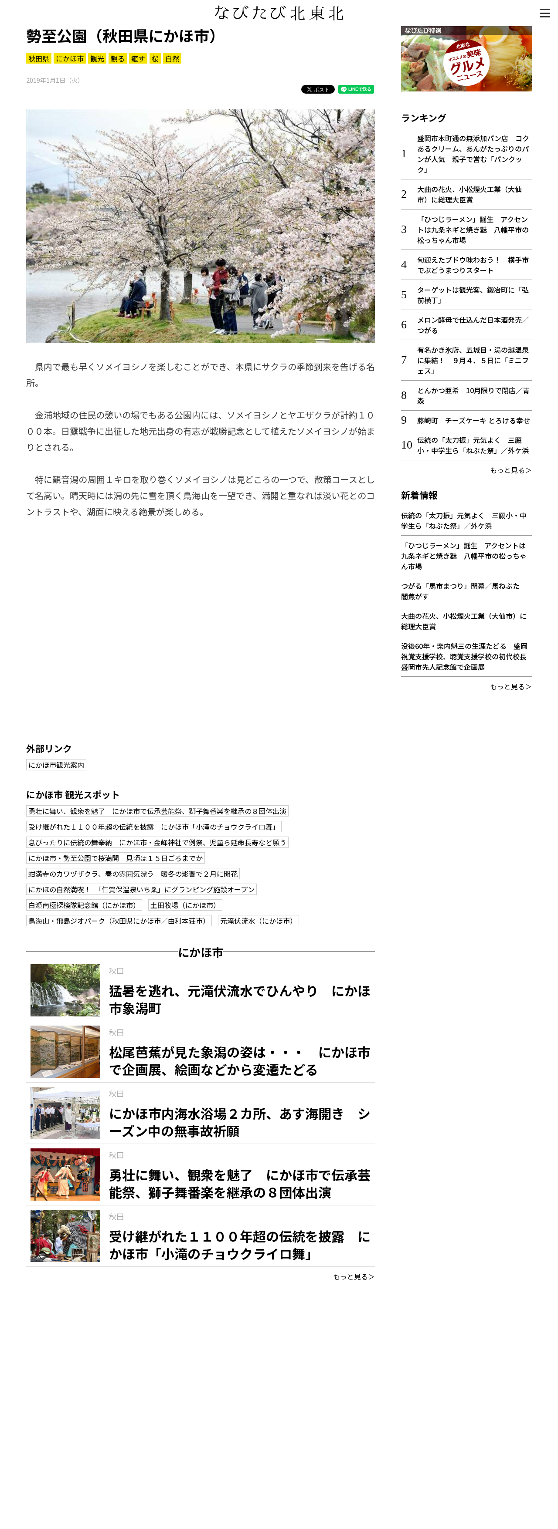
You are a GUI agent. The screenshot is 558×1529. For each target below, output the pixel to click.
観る (118, 58)
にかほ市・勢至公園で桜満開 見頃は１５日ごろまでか (115, 858)
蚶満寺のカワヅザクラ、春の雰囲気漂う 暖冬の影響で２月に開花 (133, 873)
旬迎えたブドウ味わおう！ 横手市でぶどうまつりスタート (473, 264)
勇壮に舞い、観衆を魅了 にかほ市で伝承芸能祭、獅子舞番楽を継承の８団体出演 (157, 811)
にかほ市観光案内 (56, 764)
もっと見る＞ (354, 1276)
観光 (97, 58)
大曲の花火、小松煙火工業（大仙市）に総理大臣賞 (469, 194)
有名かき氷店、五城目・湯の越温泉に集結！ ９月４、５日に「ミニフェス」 (473, 360)
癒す (138, 58)
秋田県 (38, 58)
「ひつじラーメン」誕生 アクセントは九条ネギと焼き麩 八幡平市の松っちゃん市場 (473, 229)
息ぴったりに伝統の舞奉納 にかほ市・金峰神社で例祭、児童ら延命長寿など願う (157, 842)
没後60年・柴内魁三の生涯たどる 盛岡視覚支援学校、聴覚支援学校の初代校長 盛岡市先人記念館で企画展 (467, 656)
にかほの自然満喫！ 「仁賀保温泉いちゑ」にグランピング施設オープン (141, 889)
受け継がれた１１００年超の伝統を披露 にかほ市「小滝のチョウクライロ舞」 (153, 826)
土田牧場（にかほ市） (185, 905)
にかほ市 (70, 58)
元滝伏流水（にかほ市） (258, 920)
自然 (172, 58)
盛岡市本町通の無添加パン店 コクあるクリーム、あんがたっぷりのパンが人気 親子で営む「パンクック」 (473, 154)
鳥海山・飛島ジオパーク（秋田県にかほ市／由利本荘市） (119, 920)
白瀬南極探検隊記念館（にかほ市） (84, 905)
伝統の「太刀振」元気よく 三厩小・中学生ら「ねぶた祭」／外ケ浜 (473, 445)
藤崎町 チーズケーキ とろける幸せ (473, 420)
